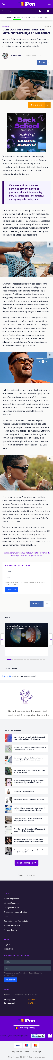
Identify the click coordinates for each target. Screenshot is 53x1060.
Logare (7, 944)
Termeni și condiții (33, 1052)
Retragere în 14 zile (11, 907)
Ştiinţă (34, 17)
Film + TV (47, 17)
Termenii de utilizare (27, 582)
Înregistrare (8, 949)
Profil (7, 939)
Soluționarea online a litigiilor (15, 912)
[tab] (9, 659)
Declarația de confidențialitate (16, 921)
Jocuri (40, 17)
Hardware (26, 17)
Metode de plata (10, 930)
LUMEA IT (5, 26)
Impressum (17, 1052)
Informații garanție (11, 898)
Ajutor (7, 989)
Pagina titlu (6, 17)
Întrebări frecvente (11, 903)
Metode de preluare (12, 925)
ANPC (6, 916)
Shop (4, 11)
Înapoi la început (25, 875)
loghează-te (7, 676)
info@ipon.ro (32, 1000)
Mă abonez (11, 589)
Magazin (11, 11)
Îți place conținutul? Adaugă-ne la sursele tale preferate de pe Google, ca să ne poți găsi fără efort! (26, 554)
